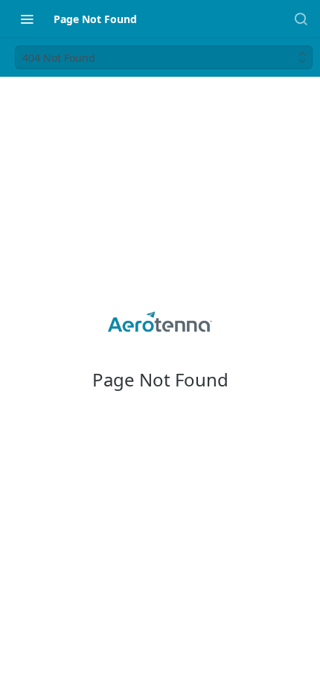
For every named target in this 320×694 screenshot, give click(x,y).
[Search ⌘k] (301, 19)
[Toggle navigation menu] (27, 19)
